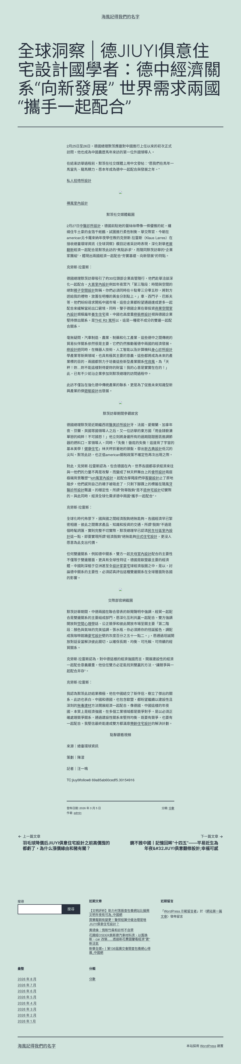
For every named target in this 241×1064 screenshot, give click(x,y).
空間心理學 (86, 623)
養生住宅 (98, 314)
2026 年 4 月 (27, 1003)
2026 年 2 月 (27, 1015)
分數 (171, 808)
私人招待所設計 (79, 180)
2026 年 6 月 (27, 991)
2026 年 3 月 (27, 1009)
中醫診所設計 (90, 225)
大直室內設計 (98, 284)
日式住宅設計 (146, 536)
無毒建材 (84, 705)
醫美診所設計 (119, 424)
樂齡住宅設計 (140, 723)
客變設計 (152, 477)
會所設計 (158, 471)
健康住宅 (91, 448)
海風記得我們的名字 (120, 16)
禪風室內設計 (77, 203)
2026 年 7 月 (27, 985)
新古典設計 (153, 448)
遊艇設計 (91, 390)
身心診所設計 (162, 349)
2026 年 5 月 (27, 997)
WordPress (208, 1046)
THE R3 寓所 (105, 320)
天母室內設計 (140, 553)
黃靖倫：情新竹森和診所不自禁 (111, 930)
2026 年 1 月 (27, 1021)
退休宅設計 (152, 489)
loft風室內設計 (102, 477)
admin (78, 813)
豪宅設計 (95, 635)
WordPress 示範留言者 (180, 911)
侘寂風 (149, 361)
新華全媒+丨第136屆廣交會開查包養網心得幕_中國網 (119, 950)
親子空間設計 (84, 290)
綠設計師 (74, 349)
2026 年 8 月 (27, 979)
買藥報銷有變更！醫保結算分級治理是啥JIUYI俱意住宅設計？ (117, 922)
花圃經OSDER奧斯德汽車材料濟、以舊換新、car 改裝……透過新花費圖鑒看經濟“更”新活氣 (119, 939)
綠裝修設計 (142, 314)
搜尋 (21, 901)
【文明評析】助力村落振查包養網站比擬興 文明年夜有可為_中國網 (119, 913)
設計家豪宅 (121, 565)
